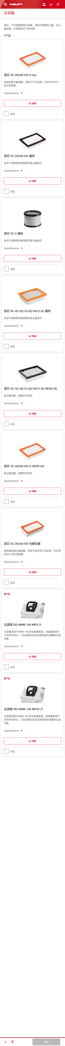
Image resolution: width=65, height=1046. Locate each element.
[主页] (16, 4)
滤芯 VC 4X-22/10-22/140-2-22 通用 (27, 311)
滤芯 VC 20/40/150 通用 (19, 156)
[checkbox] (32, 113)
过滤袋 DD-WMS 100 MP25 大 (23, 709)
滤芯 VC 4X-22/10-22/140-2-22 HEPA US (30, 388)
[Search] (58, 4)
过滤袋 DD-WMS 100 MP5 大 (22, 624)
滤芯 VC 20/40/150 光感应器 (22, 543)
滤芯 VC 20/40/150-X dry (20, 75)
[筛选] (12, 1041)
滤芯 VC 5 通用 (13, 233)
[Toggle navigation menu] (5, 4)
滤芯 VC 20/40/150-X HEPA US (24, 466)
